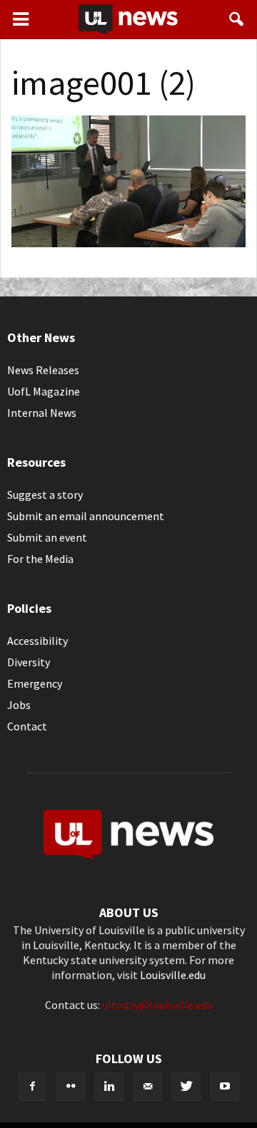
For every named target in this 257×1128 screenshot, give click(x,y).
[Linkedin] (109, 1086)
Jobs (19, 705)
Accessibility (37, 640)
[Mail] (147, 1086)
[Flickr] (70, 1086)
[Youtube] (225, 1086)
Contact (27, 726)
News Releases (43, 370)
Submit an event (47, 537)
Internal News (41, 412)
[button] (237, 19)
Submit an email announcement (85, 516)
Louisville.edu (173, 975)
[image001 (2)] (128, 243)
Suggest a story (45, 494)
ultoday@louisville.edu (157, 1005)
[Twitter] (186, 1086)
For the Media (40, 559)
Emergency (34, 683)
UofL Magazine (43, 391)
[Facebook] (32, 1086)
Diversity (28, 662)
